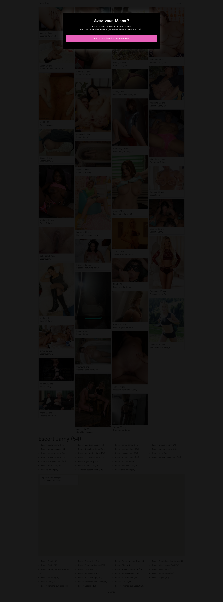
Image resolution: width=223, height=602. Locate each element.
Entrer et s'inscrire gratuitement (111, 38)
